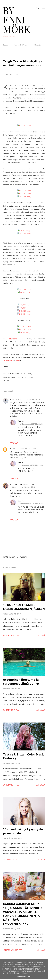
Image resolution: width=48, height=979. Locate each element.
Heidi (11, 360)
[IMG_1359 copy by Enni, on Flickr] (24, 126)
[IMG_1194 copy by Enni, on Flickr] (24, 308)
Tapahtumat (9, 377)
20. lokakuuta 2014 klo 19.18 (23, 487)
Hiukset (18, 374)
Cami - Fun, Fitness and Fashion (23, 484)
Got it (30, 977)
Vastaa (14, 443)
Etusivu (5, 45)
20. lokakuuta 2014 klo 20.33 (31, 503)
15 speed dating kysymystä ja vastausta (23, 831)
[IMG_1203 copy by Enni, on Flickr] (24, 329)
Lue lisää (40, 635)
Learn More (21, 977)
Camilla (6, 360)
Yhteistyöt (37, 45)
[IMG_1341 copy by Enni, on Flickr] (24, 292)
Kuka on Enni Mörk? (20, 45)
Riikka (12, 399)
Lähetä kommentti (13, 950)
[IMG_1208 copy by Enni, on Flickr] (24, 197)
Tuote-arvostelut (25, 377)
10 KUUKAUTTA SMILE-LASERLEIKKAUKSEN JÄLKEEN (24, 607)
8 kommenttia (10, 859)
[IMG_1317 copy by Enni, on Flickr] (24, 231)
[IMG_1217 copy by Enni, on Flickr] (24, 332)
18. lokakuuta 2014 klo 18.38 (28, 399)
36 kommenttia (11, 710)
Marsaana (13, 339)
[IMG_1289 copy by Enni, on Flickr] (24, 234)
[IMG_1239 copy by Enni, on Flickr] (24, 191)
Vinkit (6, 381)
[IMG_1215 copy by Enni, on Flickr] (24, 305)
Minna (18, 360)
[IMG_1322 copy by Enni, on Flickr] (24, 326)
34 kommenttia (11, 785)
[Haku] (37, 4)
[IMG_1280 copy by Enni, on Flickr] (24, 289)
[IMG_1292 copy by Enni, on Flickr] (24, 194)
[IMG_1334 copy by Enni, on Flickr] (24, 314)
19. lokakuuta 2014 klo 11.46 (31, 424)
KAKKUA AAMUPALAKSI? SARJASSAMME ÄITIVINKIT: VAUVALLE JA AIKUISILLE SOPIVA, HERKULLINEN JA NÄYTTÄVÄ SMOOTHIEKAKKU (22, 914)
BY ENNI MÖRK (16, 19)
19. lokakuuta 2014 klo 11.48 (31, 465)
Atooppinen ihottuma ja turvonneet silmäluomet (21, 681)
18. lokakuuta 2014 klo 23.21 (24, 449)
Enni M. (21, 421)
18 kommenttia (11, 635)
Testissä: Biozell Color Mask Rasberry (23, 756)
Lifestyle (27, 374)
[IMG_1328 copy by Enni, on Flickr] (24, 311)
